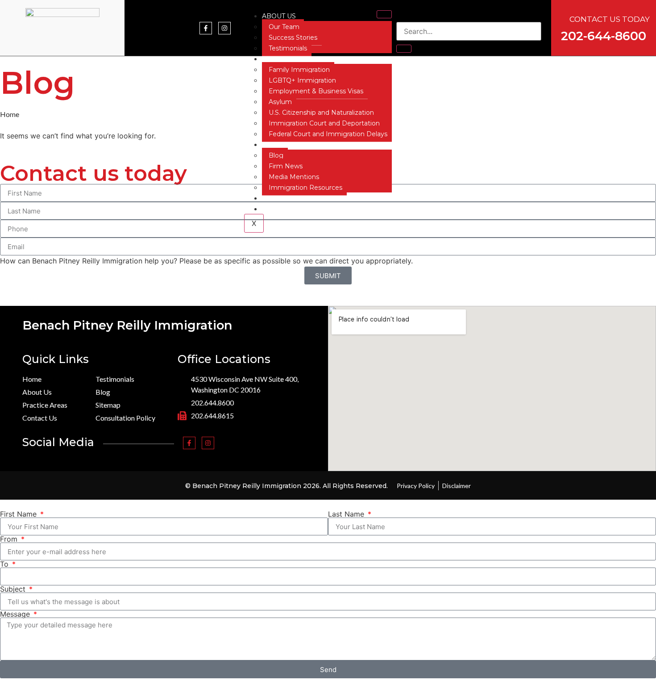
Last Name (347, 514)
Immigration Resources (305, 188)
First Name (19, 514)
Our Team (284, 27)
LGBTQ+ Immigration (302, 80)
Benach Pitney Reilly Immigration (127, 325)
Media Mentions (294, 177)
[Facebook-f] (205, 28)
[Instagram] (224, 28)
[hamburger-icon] (384, 14)
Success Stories (293, 37)
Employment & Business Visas (316, 91)
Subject (14, 589)
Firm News (286, 166)
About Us (279, 16)
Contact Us (283, 198)
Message (16, 614)
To (5, 564)
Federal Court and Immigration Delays (328, 134)
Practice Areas (291, 59)
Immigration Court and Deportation (324, 123)
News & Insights (292, 145)
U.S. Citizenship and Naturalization (321, 113)
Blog (276, 155)
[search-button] (403, 49)
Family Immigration (299, 70)
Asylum (280, 102)
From (10, 539)
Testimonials (288, 48)
